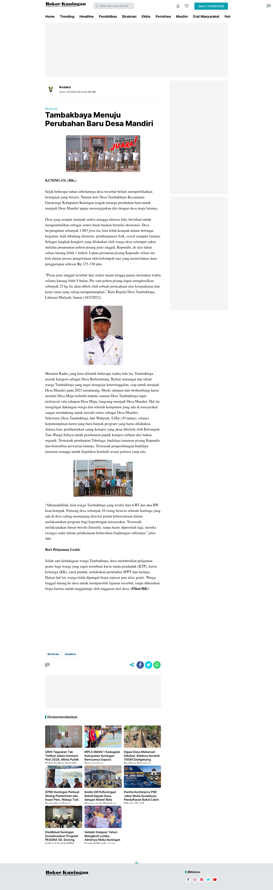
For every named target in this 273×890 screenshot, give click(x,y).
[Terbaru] (178, 6)
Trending (67, 16)
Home (50, 16)
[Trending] (187, 6)
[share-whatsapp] (157, 665)
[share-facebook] (140, 665)
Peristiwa (163, 16)
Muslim (182, 16)
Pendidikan (108, 16)
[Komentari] (47, 665)
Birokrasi (129, 16)
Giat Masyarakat (206, 16)
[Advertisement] (136, 50)
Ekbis (146, 16)
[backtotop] (136, 864)
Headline (86, 16)
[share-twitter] (148, 665)
